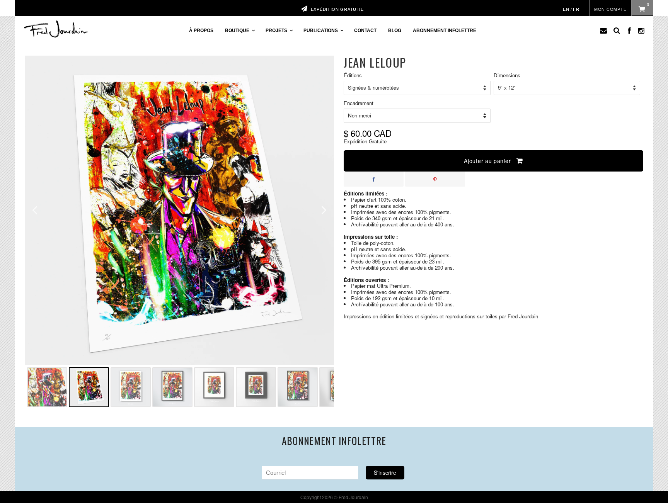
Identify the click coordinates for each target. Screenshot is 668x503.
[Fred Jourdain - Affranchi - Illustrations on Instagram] (641, 30)
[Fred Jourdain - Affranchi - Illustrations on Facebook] (629, 30)
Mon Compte (610, 9)
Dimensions (507, 75)
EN (566, 9)
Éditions (353, 75)
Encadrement (358, 103)
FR (576, 9)
